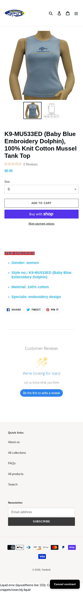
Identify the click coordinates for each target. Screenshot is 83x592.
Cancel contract (65, 584)
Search (13, 484)
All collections (17, 452)
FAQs (12, 463)
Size (7, 181)
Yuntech (46, 569)
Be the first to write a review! (41, 393)
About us (14, 442)
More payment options (42, 223)
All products (16, 474)
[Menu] (76, 13)
